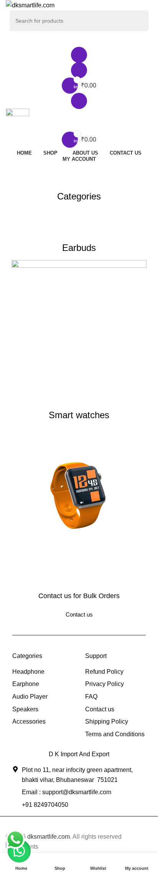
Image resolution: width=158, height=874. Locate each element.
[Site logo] (30, 5)
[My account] (79, 55)
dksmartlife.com (48, 836)
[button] (19, 850)
